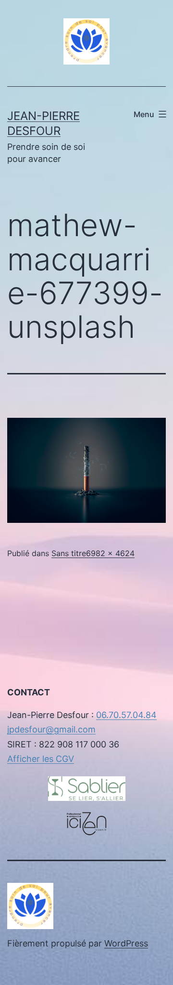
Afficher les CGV (40, 759)
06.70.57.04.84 (126, 715)
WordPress (126, 943)
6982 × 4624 (110, 553)
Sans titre (68, 553)
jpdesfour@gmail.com (51, 729)
